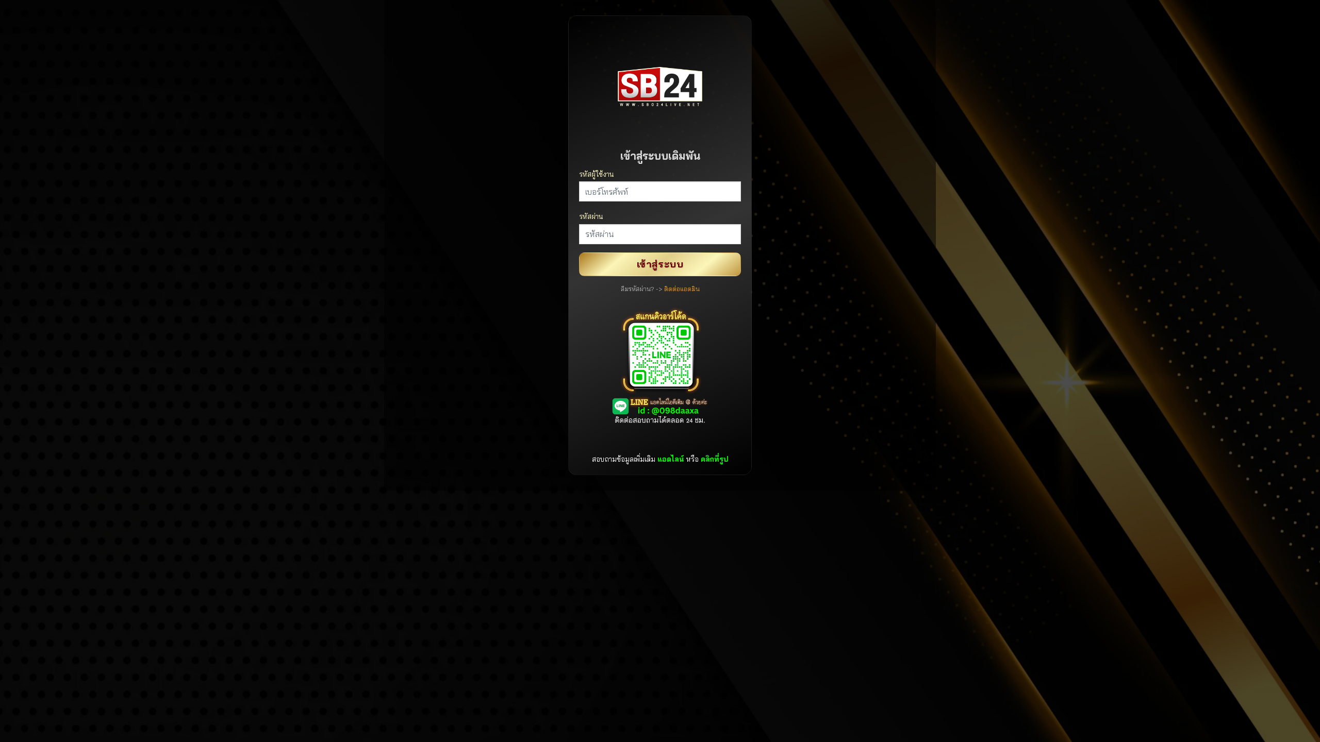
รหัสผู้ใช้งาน (596, 174)
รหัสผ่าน (591, 216)
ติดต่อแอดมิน (682, 289)
